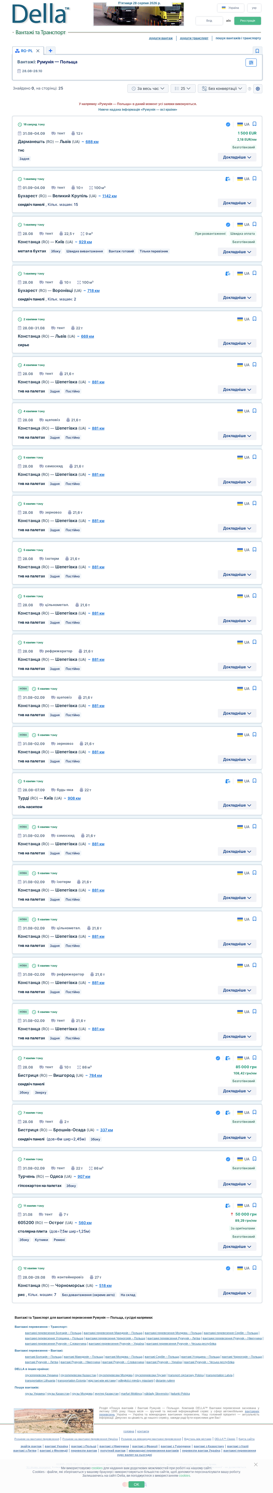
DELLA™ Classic (225, 1438)
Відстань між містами (197, 1438)
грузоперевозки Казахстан (78, 1375)
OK (136, 1484)
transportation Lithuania (40, 1380)
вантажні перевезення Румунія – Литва (173, 1338)
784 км (95, 1075)
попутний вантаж (113, 1450)
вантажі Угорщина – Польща (200, 1356)
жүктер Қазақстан (107, 1393)
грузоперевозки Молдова (116, 1375)
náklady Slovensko (156, 1393)
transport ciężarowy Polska (186, 1375)
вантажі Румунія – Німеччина (80, 1362)
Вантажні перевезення (31, 1326)
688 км (92, 141)
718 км (93, 290)
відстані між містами (102, 1380)
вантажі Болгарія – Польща (43, 1356)
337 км (106, 1130)
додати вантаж (161, 38)
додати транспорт (194, 38)
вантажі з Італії (237, 1446)
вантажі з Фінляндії (54, 1450)
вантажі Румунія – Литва (41, 1362)
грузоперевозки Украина (41, 1375)
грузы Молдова (82, 1393)
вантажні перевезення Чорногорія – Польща (115, 1338)
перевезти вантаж (84, 1450)
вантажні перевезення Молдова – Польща (173, 1332)
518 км (105, 1285)
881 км (98, 382)
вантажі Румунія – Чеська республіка (209, 1362)
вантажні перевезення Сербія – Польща (231, 1332)
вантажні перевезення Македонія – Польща (113, 1332)
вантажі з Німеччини (114, 1446)
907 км (84, 1176)
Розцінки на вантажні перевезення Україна (90, 1438)
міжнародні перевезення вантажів (154, 1450)
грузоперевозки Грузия (150, 1375)
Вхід (209, 20)
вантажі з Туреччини (176, 1446)
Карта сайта (247, 1438)
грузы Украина (35, 1393)
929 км (85, 242)
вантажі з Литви (25, 1450)
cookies (97, 1468)
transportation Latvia (219, 1375)
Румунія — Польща (47, 61)
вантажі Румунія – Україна (164, 1362)
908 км (74, 798)
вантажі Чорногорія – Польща (242, 1356)
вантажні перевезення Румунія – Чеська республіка (181, 1343)
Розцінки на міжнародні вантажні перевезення (151, 1438)
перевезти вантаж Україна (201, 1450)
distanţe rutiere (165, 1380)
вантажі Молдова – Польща (123, 1356)
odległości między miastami (135, 1380)
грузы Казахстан (58, 1393)
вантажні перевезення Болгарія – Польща (53, 1332)
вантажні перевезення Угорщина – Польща (54, 1338)
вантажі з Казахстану (209, 1446)
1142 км (109, 196)
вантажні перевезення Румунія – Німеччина (232, 1338)
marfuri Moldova (131, 1393)
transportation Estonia (72, 1380)
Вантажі (56, 1350)
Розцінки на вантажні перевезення (36, 1438)
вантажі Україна (56, 1446)
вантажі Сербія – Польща (162, 1356)
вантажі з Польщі (83, 1446)
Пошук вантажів (26, 1387)
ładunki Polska (180, 1393)
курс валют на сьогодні (134, 1454)
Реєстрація (247, 20)
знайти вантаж (31, 1446)
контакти (143, 1431)
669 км (87, 336)
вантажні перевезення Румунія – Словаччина (55, 1343)
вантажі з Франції (145, 1446)
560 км (85, 1222)
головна (128, 1431)
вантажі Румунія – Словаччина (123, 1362)
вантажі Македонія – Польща (83, 1356)
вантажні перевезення (239, 1450)
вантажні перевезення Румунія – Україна (116, 1343)
